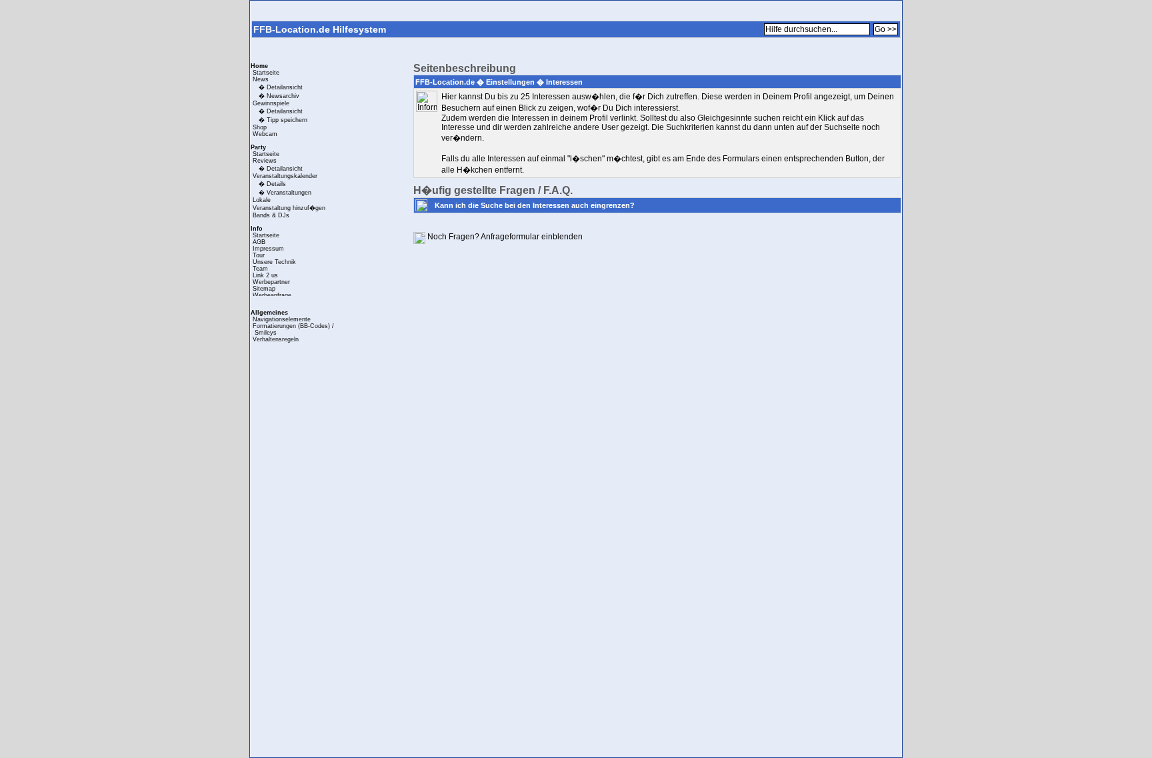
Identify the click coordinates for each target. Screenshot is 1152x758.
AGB (259, 242)
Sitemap (264, 288)
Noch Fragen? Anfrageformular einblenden (505, 236)
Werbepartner (271, 282)
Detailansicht (285, 87)
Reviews (265, 160)
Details (276, 184)
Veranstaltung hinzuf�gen (289, 208)
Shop (260, 127)
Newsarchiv (283, 96)
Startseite (266, 72)
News (261, 79)
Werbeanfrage (272, 295)
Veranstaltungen (289, 192)
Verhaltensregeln (276, 339)
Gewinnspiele (271, 103)
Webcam (265, 134)
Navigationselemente (282, 319)
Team (260, 268)
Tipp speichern (287, 120)
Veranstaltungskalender (285, 176)
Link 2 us (265, 275)
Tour (259, 255)
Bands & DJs (271, 215)
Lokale (262, 200)
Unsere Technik (274, 262)
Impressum (268, 248)
